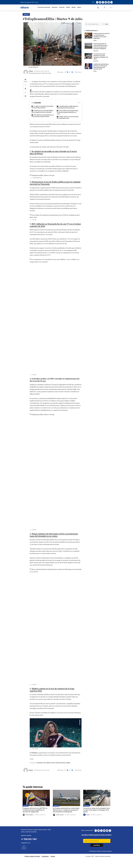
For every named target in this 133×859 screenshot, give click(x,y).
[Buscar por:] (95, 24)
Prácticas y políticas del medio (32, 856)
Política (95, 40)
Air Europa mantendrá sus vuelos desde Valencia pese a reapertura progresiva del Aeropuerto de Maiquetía (66, 810)
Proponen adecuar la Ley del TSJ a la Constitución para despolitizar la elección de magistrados (35, 810)
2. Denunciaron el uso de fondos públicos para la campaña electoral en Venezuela (42, 111)
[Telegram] (108, 2)
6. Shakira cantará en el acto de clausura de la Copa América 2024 (68, 117)
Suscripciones (45, 856)
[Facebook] (100, 2)
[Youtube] (106, 2)
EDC (45, 762)
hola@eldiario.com (25, 843)
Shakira (68, 762)
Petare (53, 762)
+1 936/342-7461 (29, 839)
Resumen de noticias (61, 762)
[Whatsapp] (111, 2)
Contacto (53, 856)
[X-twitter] (103, 2)
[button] (93, 2)
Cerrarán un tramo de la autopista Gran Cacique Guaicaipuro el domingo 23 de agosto (96, 810)
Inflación (49, 762)
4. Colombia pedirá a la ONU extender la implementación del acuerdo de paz (67, 107)
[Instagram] (97, 2)
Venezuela (95, 50)
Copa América (39, 762)
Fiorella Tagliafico (29, 814)
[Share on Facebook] (65, 72)
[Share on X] (67, 72)
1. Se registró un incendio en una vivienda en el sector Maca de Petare (42, 107)
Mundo (26, 14)
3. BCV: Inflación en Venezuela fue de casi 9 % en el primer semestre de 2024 (43, 115)
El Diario (31, 71)
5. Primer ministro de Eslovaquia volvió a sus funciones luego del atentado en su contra (67, 112)
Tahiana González (60, 814)
